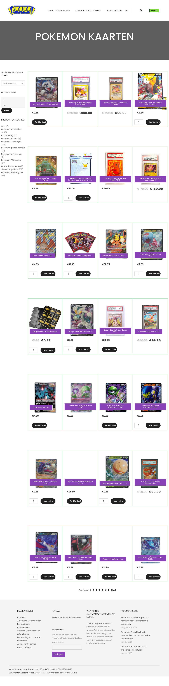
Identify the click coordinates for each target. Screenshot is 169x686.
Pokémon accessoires (11, 129)
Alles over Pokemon (26, 643)
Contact (21, 617)
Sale (3, 126)
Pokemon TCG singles (11, 141)
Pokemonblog (24, 647)
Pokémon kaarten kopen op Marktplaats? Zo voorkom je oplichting (134, 620)
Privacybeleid (23, 624)
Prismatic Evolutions (10, 166)
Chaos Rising (7, 135)
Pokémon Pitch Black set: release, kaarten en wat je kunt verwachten (136, 635)
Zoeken (23, 83)
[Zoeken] (141, 10)
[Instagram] (150, 669)
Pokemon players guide (12, 172)
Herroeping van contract (29, 637)
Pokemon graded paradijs (13, 147)
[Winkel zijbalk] (136, 10)
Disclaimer (22, 640)
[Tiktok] (158, 669)
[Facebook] (146, 669)
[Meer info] (145, 10)
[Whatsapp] (154, 669)
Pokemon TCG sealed (11, 160)
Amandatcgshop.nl (25, 669)
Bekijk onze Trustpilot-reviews (66, 617)
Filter (6, 110)
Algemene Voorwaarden (29, 620)
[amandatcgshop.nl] (21, 10)
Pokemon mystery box (11, 154)
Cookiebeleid (23, 627)
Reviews (154, 10)
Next (113, 590)
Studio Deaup (71, 672)
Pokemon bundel (9, 138)
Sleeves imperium (9, 169)
